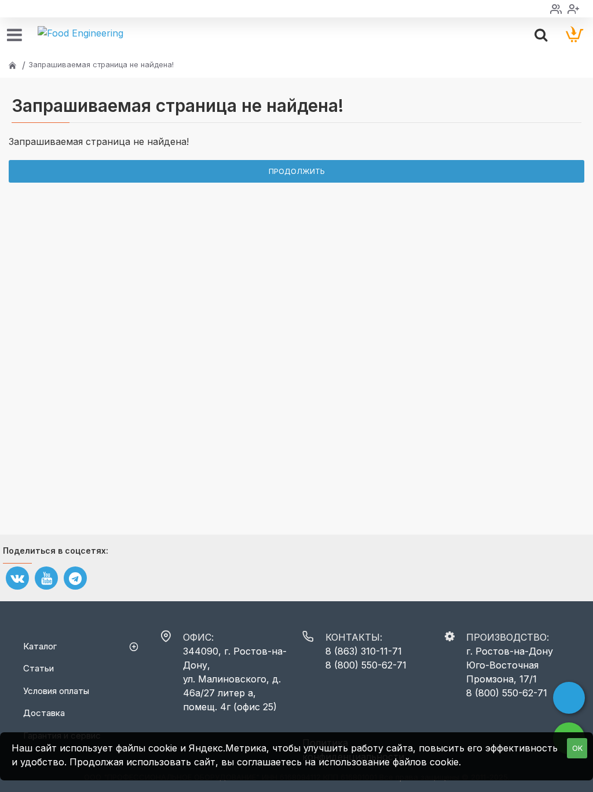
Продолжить (297, 171)
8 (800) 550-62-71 (366, 665)
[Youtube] (46, 578)
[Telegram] (75, 578)
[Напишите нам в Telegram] (569, 698)
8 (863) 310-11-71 (363, 651)
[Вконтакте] (17, 578)
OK (577, 748)
